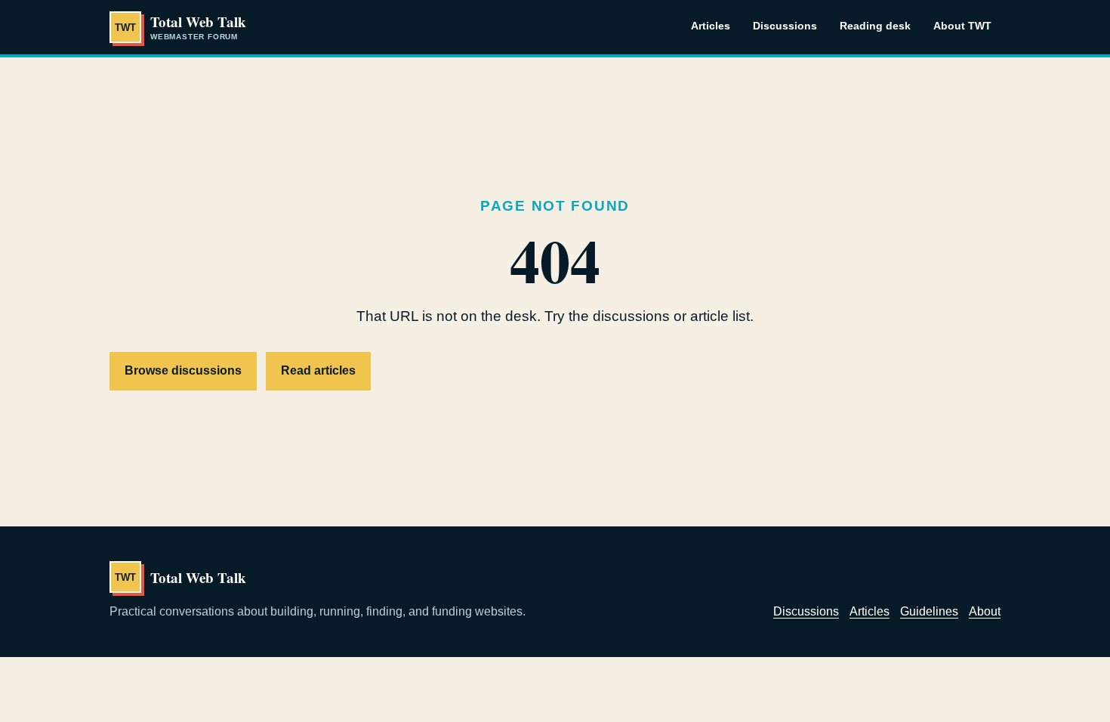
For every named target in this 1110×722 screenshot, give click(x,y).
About (985, 611)
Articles (710, 26)
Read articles (318, 370)
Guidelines (929, 611)
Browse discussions (183, 370)
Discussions (785, 26)
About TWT (962, 26)
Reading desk (875, 26)
